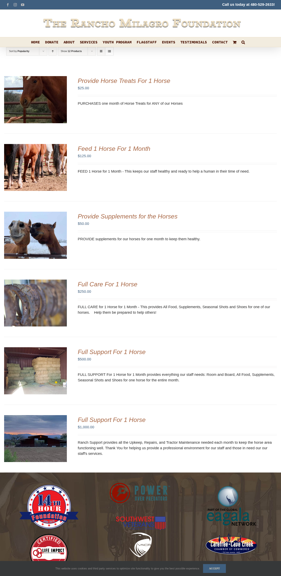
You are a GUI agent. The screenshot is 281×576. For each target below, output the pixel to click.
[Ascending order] (53, 51)
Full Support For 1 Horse (112, 351)
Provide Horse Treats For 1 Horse (124, 80)
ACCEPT (214, 568)
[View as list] (109, 51)
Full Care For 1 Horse (107, 284)
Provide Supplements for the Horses (128, 216)
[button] (243, 42)
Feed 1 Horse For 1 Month (114, 148)
